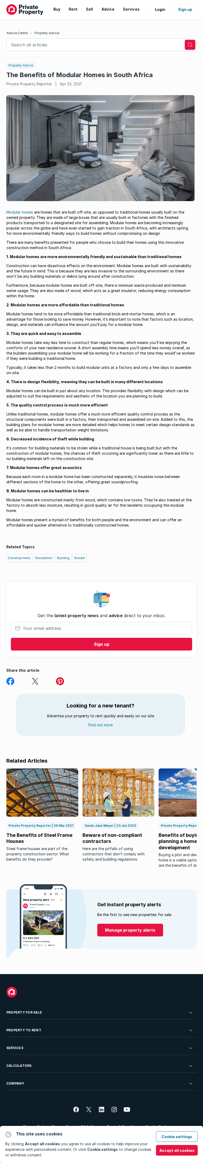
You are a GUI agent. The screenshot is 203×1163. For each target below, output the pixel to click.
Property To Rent (23, 1030)
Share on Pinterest (60, 681)
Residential (43, 558)
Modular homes (19, 212)
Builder (79, 558)
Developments (19, 558)
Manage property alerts (130, 930)
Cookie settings (177, 1136)
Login (160, 9)
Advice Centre (17, 33)
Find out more (100, 725)
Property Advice (47, 33)
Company (15, 1083)
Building (63, 558)
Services (14, 1048)
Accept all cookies (177, 1150)
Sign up (185, 9)
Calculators (19, 1066)
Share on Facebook (10, 681)
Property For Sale (24, 1012)
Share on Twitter (35, 681)
